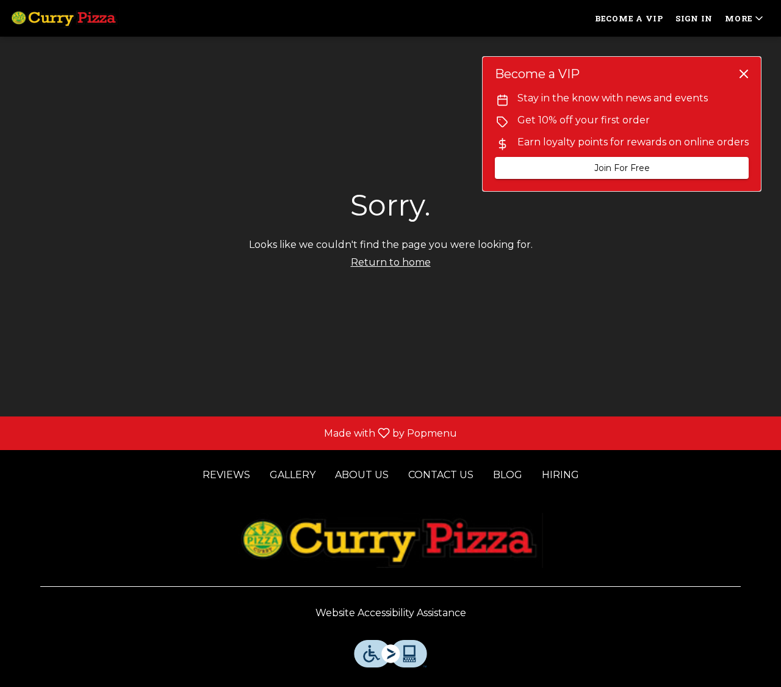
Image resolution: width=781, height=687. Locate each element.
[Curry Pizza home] (65, 18)
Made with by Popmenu (233, 432)
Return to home (391, 262)
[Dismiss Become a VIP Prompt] (744, 74)
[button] (745, 18)
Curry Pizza (390, 540)
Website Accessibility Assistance (390, 613)
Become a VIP (629, 18)
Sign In (694, 18)
